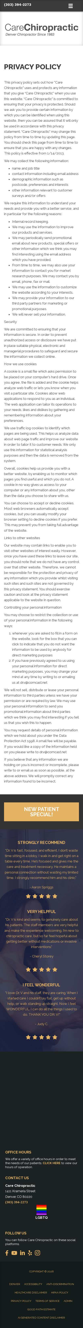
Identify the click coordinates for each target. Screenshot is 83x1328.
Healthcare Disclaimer (31, 1292)
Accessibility (33, 1284)
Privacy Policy (21, 1300)
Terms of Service (47, 1300)
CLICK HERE (51, 1163)
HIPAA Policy (59, 1292)
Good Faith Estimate (41, 1309)
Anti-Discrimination (60, 1284)
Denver (14, 1284)
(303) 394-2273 (17, 5)
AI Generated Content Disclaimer (41, 1317)
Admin (68, 1300)
